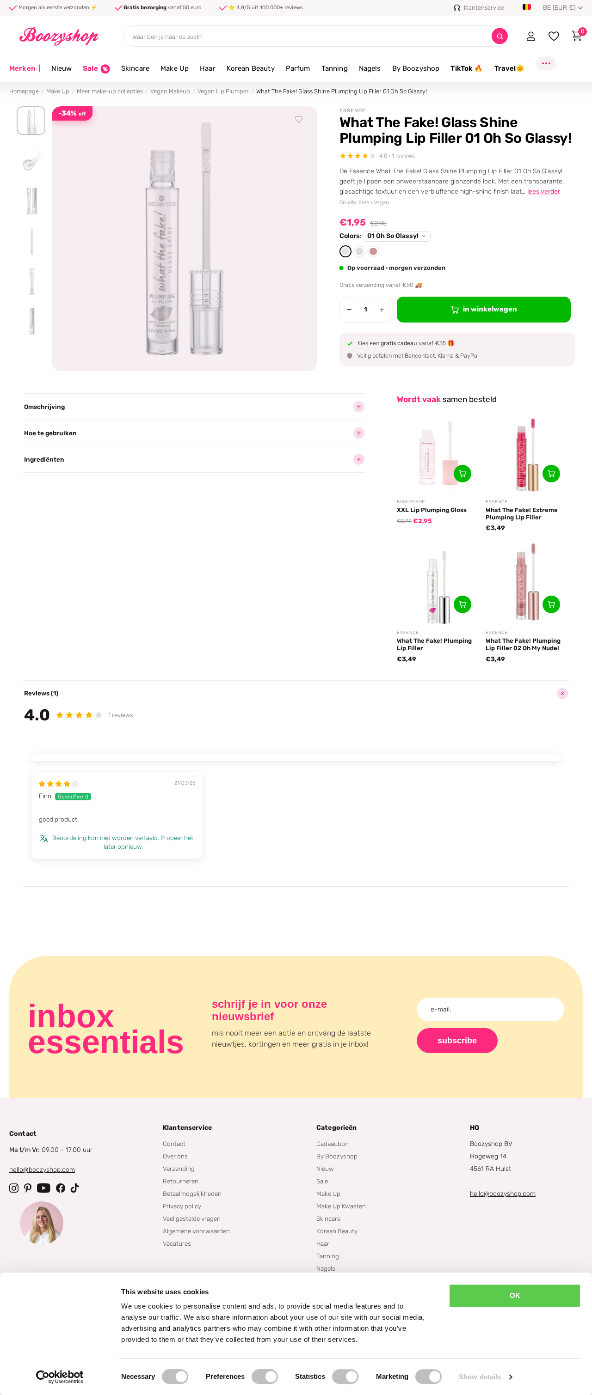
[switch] (265, 1376)
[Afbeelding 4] (31, 241)
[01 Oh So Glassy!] (345, 251)
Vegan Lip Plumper (223, 91)
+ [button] (381, 310)
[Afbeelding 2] (31, 160)
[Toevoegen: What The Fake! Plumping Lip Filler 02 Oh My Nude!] (551, 604)
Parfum (298, 68)
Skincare (135, 68)
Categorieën (336, 1128)
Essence (352, 111)
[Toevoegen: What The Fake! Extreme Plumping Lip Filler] (551, 473)
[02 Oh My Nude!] (373, 251)
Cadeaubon (332, 1143)
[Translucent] (359, 251)
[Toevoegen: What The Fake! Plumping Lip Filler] (462, 604)
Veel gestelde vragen (192, 1218)
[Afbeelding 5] (31, 281)
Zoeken (500, 36)
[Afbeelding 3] (31, 201)
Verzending (179, 1168)
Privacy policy (182, 1206)
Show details (480, 1377)
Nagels (370, 68)
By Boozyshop (416, 68)
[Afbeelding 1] (31, 120)
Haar (208, 68)
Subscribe (457, 1040)
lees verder (543, 191)
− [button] (349, 310)
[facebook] (60, 1188)
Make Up (174, 68)
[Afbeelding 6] (31, 321)
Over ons (175, 1156)
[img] (59, 783)
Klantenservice (187, 1128)
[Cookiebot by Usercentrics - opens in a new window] (59, 1377)
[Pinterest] (27, 1188)
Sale (322, 1181)
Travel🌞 (509, 68)
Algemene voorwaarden (196, 1231)
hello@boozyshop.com (42, 1170)
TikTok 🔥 (466, 68)
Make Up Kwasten (341, 1206)
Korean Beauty (251, 68)
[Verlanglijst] (299, 120)
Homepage (24, 91)
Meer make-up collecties (110, 91)
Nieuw (61, 68)
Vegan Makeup (170, 91)
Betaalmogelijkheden (192, 1193)
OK (515, 1295)
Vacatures (177, 1243)
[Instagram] (13, 1188)
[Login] (530, 36)
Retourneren (180, 1181)
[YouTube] (43, 1188)
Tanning (334, 68)
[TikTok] (75, 1188)
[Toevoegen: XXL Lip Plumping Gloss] (462, 473)
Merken (24, 68)
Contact (174, 1143)
